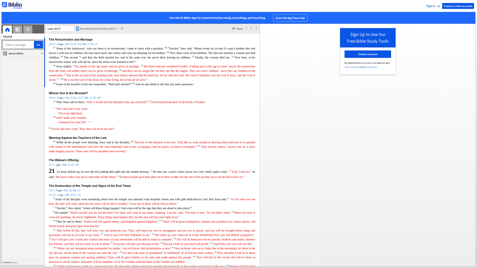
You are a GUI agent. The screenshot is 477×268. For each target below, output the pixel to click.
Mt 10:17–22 (73, 194)
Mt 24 (67, 190)
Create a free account (458, 6)
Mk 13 (76, 190)
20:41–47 (54, 97)
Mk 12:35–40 (92, 97)
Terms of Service (352, 67)
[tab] (7, 30)
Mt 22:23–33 (73, 44)
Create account (368, 54)
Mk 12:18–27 (90, 44)
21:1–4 (53, 164)
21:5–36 (54, 190)
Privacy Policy (371, 67)
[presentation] (7, 30)
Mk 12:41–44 (71, 164)
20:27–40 (54, 44)
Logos (15, 262)
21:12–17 (54, 194)
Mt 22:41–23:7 (74, 97)
